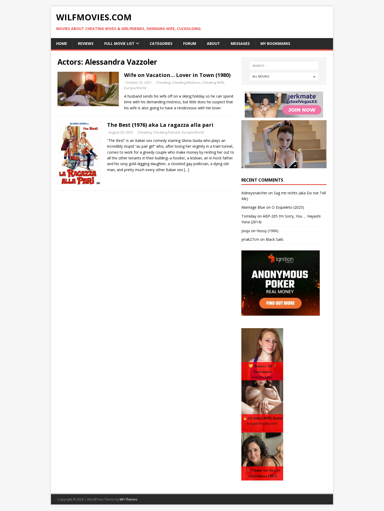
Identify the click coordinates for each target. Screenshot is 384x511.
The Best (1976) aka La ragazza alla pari (160, 124)
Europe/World (135, 88)
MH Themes (128, 499)
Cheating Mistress (186, 82)
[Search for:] (284, 65)
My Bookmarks (275, 43)
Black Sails (274, 239)
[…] (186, 169)
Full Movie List (119, 43)
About (213, 43)
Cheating (163, 82)
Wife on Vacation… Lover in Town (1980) (177, 75)
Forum (189, 43)
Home (61, 43)
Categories (161, 43)
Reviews (86, 43)
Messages (240, 43)
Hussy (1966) (267, 230)
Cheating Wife (213, 82)
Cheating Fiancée (166, 132)
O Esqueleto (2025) (288, 207)
